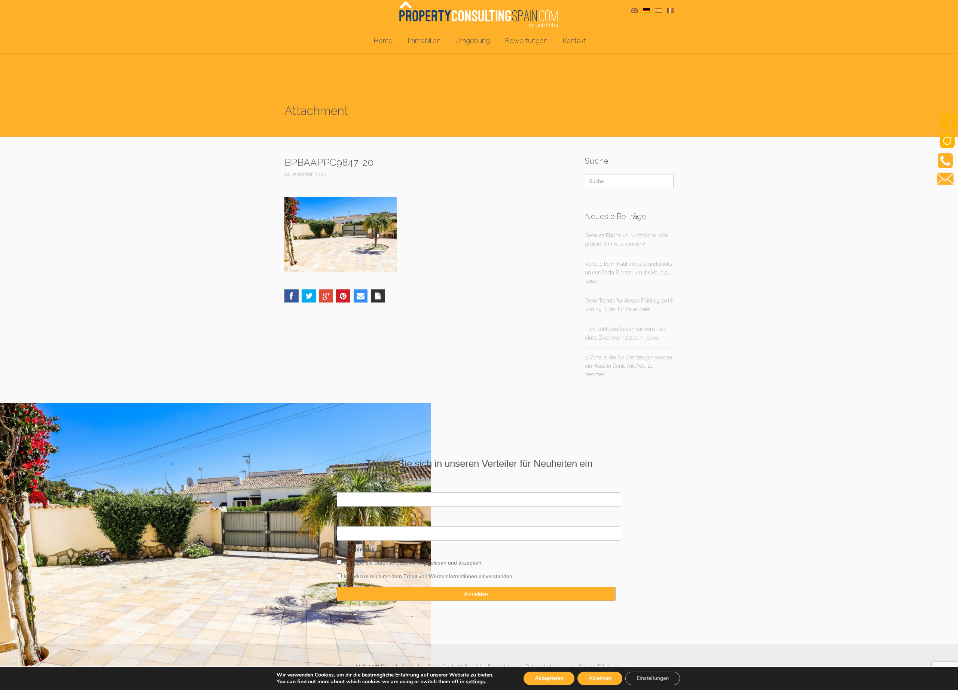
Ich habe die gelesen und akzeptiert (413, 563)
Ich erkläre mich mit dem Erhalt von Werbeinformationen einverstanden (428, 576)
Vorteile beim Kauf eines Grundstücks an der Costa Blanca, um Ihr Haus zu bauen (628, 272)
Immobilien (424, 41)
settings (475, 681)
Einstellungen (653, 678)
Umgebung (472, 41)
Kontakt (574, 41)
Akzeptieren (549, 678)
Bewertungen (526, 41)
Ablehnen (600, 678)
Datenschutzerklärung (400, 563)
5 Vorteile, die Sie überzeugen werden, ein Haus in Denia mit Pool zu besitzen (629, 366)
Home (383, 41)
